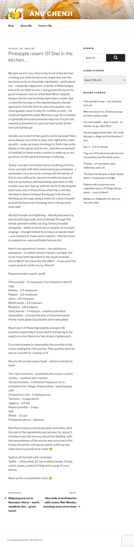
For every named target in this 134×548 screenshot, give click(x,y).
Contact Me (45, 25)
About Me (26, 25)
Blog (11, 25)
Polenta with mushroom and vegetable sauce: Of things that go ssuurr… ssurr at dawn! (102, 188)
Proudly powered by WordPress (24, 539)
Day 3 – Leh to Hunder (95, 146)
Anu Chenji (51, 14)
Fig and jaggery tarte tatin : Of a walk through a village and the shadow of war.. (103, 136)
